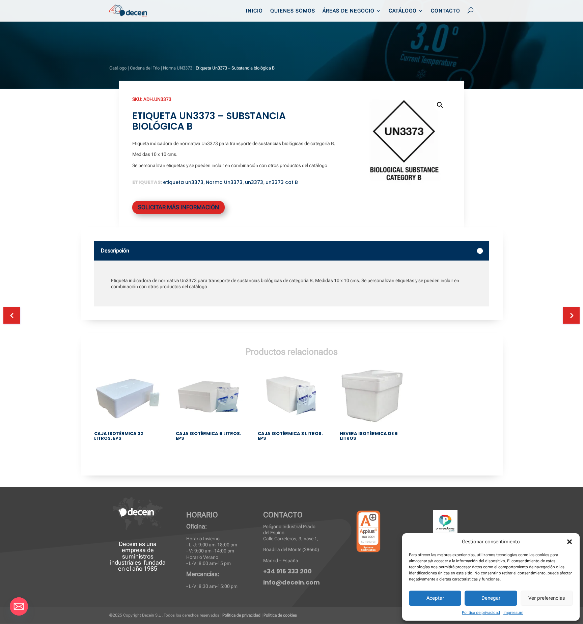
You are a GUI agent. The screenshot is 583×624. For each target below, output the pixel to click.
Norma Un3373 (224, 182)
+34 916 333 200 (287, 571)
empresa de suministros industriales (132, 556)
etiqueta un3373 (183, 182)
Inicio (254, 11)
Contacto (445, 11)
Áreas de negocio (348, 11)
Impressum (513, 612)
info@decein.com (291, 582)
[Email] (19, 606)
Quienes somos (292, 11)
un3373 (254, 182)
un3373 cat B (282, 182)
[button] (569, 541)
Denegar (490, 598)
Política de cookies (280, 615)
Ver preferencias (546, 598)
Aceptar (435, 598)
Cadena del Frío (145, 68)
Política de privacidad (481, 612)
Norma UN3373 (177, 68)
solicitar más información (178, 207)
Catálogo (403, 11)
